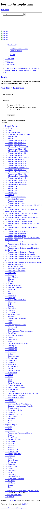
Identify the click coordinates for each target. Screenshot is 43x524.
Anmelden (5, 88)
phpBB (12, 500)
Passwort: (6, 101)
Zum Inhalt (5, 10)
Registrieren (18, 88)
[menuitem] (19, 49)
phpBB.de (25, 504)
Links (4, 76)
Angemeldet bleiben (16, 105)
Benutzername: (8, 95)
